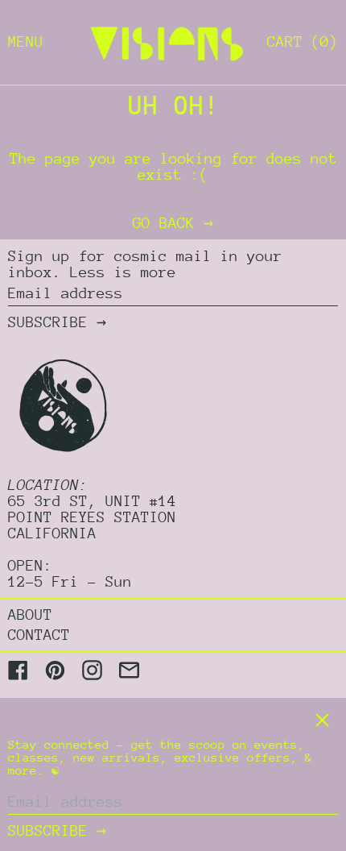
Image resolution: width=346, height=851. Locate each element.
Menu (25, 41)
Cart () (302, 41)
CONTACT (39, 634)
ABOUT (30, 614)
